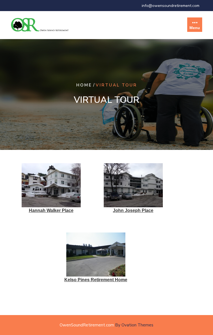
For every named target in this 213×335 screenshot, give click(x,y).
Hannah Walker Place (51, 210)
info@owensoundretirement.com (170, 5)
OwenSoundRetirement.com (106, 325)
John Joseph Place (133, 210)
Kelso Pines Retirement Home (95, 279)
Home (84, 85)
